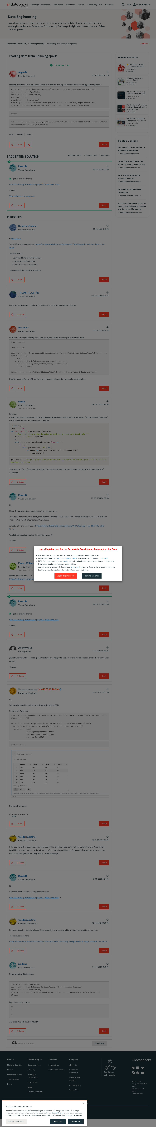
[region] (44, 1113)
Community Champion (99, 558)
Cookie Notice (57, 1113)
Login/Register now (65, 576)
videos (80, 567)
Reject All (57, 1121)
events (65, 561)
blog (73, 567)
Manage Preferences (16, 1121)
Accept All (76, 1121)
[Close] (83, 1103)
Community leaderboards (66, 558)
